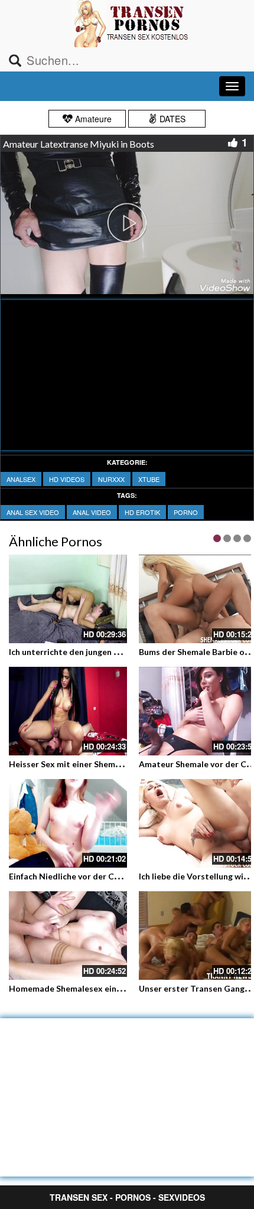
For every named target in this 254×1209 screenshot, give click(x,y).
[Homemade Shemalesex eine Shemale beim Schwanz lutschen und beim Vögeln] (68, 935)
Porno (186, 512)
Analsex (20, 479)
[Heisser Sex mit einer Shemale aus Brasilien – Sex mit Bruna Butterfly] (68, 711)
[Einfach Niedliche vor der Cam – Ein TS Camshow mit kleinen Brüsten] (68, 823)
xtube (148, 479)
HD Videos (66, 479)
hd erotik (142, 512)
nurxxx (111, 479)
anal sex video (32, 512)
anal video (92, 512)
